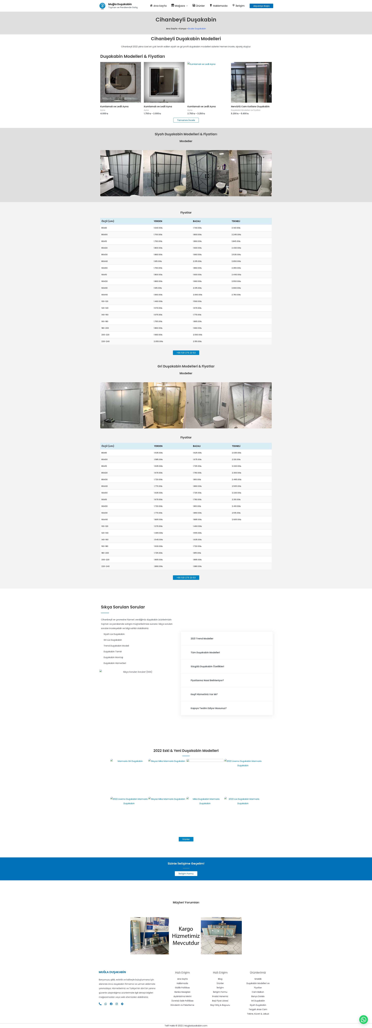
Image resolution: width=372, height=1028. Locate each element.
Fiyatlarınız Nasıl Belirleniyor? (207, 680)
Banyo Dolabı (257, 996)
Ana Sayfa (182, 978)
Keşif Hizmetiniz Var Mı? (204, 694)
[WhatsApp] (105, 1004)
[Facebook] (111, 1004)
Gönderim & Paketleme (182, 1005)
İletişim (220, 987)
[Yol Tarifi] (122, 1004)
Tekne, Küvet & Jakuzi (258, 1013)
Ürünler (220, 983)
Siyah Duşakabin (258, 1005)
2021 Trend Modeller (202, 638)
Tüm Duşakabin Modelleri (205, 652)
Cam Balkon (258, 992)
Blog (220, 978)
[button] (261, 6)
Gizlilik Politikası (182, 987)
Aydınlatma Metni (182, 996)
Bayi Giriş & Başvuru (220, 1005)
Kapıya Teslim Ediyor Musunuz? (209, 708)
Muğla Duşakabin (120, 4)
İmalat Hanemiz (220, 996)
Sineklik (258, 978)
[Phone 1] (100, 1004)
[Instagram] (116, 1004)
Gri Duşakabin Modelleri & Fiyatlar (186, 366)
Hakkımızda (182, 983)
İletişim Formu (220, 992)
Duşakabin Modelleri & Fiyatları (132, 56)
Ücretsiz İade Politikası (182, 1000)
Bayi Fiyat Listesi (220, 1000)
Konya (182, 28)
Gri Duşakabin (258, 1000)
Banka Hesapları (182, 992)
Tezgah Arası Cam (258, 1009)
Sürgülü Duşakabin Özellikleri (207, 666)
